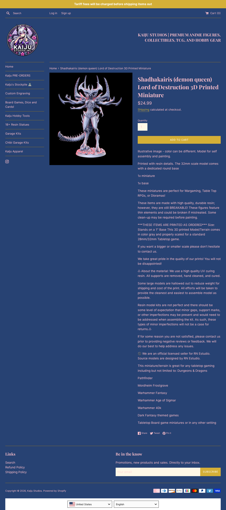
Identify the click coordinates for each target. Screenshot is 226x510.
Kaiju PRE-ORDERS (17, 75)
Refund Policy (15, 467)
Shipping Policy (16, 472)
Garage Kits (13, 133)
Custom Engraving (17, 93)
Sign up (66, 13)
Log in (53, 13)
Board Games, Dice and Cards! (21, 105)
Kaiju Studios (34, 490)
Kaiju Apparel (14, 151)
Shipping (143, 109)
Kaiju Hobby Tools (17, 115)
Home (9, 66)
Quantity (142, 120)
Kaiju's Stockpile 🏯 (18, 84)
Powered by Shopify (54, 490)
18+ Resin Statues (17, 124)
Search (10, 462)
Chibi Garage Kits (17, 142)
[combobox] (89, 504)
